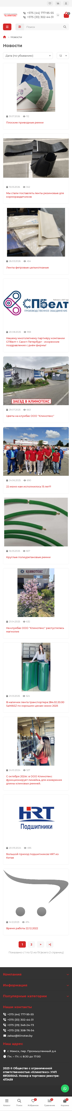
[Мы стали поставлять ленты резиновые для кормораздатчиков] (36, 158)
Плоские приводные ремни (25, 122)
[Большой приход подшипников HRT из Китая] (36, 819)
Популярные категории (25, 996)
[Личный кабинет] (66, 3)
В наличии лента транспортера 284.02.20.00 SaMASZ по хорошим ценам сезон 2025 (35, 704)
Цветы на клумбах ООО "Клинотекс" (30, 415)
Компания (12, 974)
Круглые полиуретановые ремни (28, 557)
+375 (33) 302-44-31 (40, 17)
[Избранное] (50, 3)
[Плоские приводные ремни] (36, 87)
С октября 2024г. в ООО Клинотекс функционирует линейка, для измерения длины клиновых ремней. (34, 780)
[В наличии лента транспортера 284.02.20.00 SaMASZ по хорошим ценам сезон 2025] (36, 667)
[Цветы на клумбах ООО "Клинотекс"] (36, 380)
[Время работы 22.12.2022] (36, 893)
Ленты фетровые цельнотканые (27, 267)
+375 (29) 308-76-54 (20, 1030)
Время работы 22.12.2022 (22, 928)
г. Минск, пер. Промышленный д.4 (31, 1051)
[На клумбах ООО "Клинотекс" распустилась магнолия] (36, 592)
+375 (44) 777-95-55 (40, 12)
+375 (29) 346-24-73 (20, 1025)
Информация (15, 985)
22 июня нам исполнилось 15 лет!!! (28, 486)
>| (50, 944)
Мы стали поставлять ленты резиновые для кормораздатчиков (35, 195)
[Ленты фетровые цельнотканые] (36, 232)
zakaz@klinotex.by (19, 1035)
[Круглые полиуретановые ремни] (36, 522)
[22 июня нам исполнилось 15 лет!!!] (36, 451)
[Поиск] (65, 27)
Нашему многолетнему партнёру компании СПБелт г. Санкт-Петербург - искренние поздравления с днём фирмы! (35, 342)
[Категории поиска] (19, 27)
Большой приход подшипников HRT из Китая (32, 856)
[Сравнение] (58, 3)
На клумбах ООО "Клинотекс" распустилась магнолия (35, 630)
